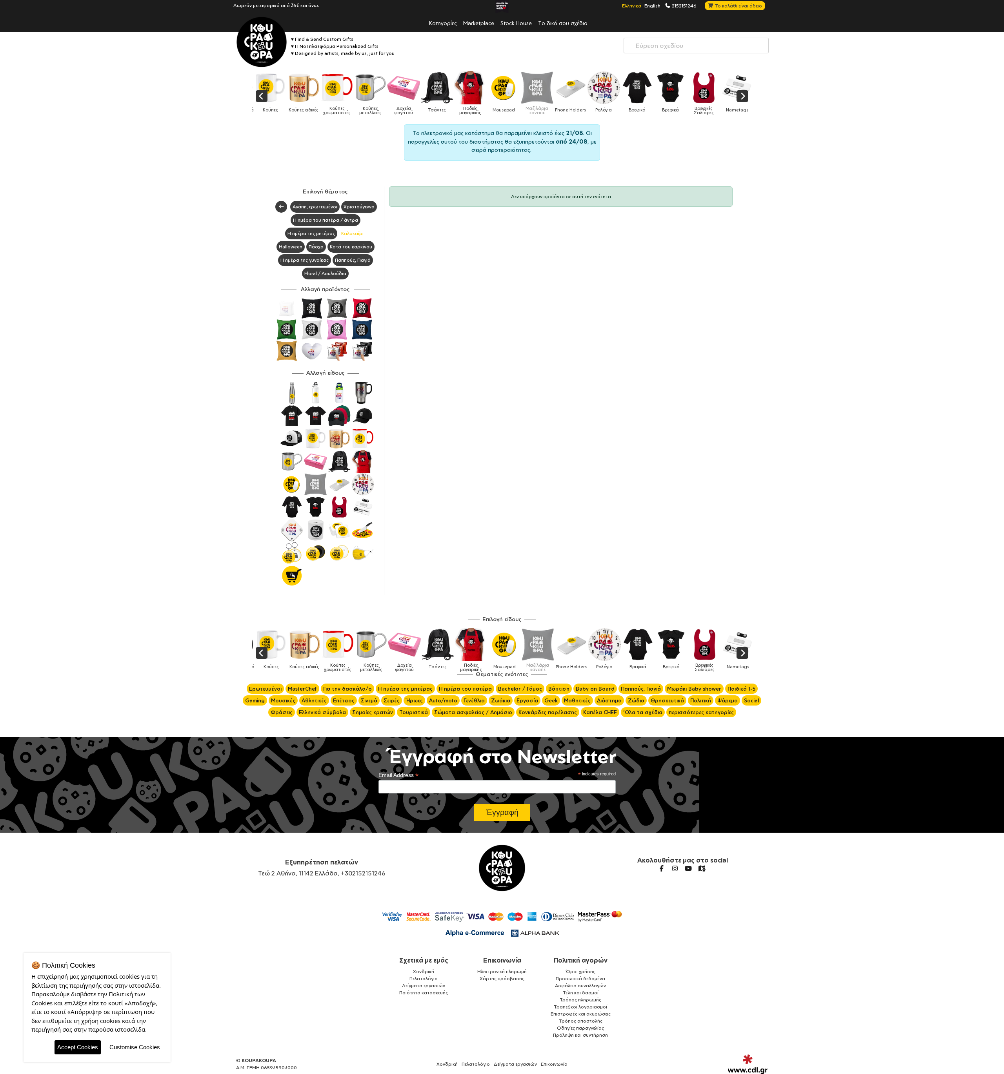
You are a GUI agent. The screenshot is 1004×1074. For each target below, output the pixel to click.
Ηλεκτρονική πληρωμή (502, 971)
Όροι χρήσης (580, 971)
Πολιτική (700, 700)
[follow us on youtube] (688, 868)
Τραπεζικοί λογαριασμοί (580, 1007)
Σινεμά (369, 700)
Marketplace (478, 22)
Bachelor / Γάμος (520, 689)
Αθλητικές (314, 700)
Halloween (290, 247)
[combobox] (696, 45)
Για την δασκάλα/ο (347, 689)
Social (751, 700)
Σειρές (392, 700)
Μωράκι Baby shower (694, 689)
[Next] (742, 96)
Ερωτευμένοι (265, 689)
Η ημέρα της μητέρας (311, 233)
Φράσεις (282, 712)
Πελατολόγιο (423, 978)
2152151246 (684, 5)
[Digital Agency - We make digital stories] (748, 1064)
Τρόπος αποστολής (580, 1021)
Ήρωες (414, 700)
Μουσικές (283, 700)
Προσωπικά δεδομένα (580, 978)
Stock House (516, 22)
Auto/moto (443, 700)
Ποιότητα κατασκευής (423, 993)
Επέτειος (344, 700)
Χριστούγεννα (359, 207)
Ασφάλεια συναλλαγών (580, 985)
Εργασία (527, 700)
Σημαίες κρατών (372, 712)
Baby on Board (595, 689)
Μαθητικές (577, 700)
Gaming (255, 700)
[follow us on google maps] (702, 868)
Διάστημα (609, 700)
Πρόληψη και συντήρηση (580, 1035)
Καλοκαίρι (352, 233)
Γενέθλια (474, 700)
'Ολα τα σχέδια (642, 712)
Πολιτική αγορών (580, 960)
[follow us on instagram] (675, 868)
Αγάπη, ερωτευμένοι (315, 207)
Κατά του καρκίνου (351, 247)
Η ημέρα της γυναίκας (304, 260)
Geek (551, 700)
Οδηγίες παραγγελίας (580, 1028)
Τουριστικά (413, 712)
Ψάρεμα (727, 700)
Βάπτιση (558, 689)
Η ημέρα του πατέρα (465, 689)
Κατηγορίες (443, 22)
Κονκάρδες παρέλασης (547, 712)
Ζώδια (636, 700)
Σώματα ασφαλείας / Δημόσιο (473, 712)
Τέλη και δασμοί (580, 993)
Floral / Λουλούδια (325, 273)
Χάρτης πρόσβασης (502, 978)
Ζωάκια (500, 700)
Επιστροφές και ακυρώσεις (581, 1014)
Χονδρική (423, 971)
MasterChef (302, 689)
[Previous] (261, 96)
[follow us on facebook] (662, 868)
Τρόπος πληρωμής (580, 1000)
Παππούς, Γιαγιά (353, 260)
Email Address (398, 775)
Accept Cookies (77, 1047)
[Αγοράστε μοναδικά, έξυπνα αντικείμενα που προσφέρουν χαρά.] (261, 41)
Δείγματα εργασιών (423, 985)
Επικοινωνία (502, 960)
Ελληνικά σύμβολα (322, 712)
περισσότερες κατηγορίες (701, 712)
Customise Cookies (134, 1047)
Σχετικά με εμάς (423, 960)
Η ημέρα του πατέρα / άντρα (325, 220)
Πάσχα (316, 247)
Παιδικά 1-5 (741, 689)
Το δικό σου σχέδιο (562, 22)
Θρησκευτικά (667, 700)
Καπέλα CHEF (600, 712)
